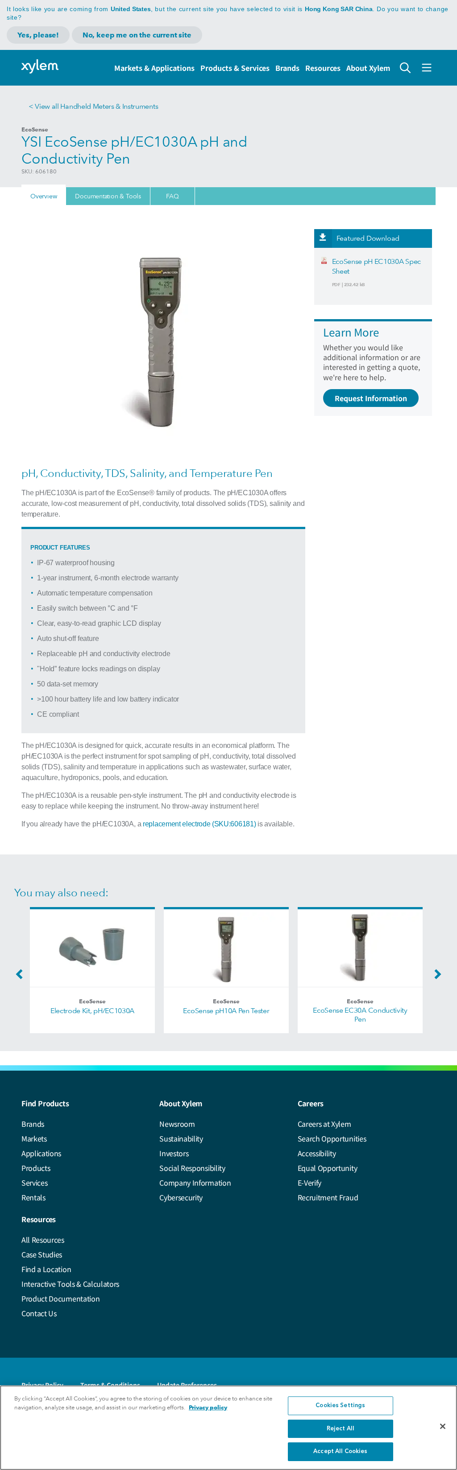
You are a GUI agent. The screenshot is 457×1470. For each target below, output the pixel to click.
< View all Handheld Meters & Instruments (93, 106)
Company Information (195, 1182)
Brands (287, 67)
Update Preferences (187, 1384)
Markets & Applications (154, 67)
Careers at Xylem (324, 1123)
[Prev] (21, 977)
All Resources (42, 1239)
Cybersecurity (181, 1197)
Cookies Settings (340, 1405)
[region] (228, 1427)
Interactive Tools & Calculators (70, 1283)
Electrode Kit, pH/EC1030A (92, 1010)
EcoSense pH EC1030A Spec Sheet (376, 266)
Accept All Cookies (340, 1451)
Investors (173, 1153)
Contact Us (39, 1313)
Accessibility (317, 1153)
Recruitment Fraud (328, 1197)
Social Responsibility (192, 1167)
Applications (41, 1153)
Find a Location (46, 1269)
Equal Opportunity (327, 1167)
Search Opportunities (332, 1138)
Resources (323, 67)
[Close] (443, 1426)
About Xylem (368, 67)
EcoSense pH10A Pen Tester (226, 1010)
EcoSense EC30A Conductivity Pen (360, 1014)
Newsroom (177, 1123)
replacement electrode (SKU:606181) (199, 824)
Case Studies (41, 1254)
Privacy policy (208, 1407)
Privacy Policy (42, 1384)
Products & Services (235, 67)
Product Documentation (60, 1298)
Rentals (33, 1197)
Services (34, 1182)
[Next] (435, 977)
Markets (34, 1138)
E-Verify (309, 1182)
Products (35, 1167)
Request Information (371, 398)
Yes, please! (38, 35)
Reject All (340, 1429)
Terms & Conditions (110, 1384)
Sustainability (181, 1138)
